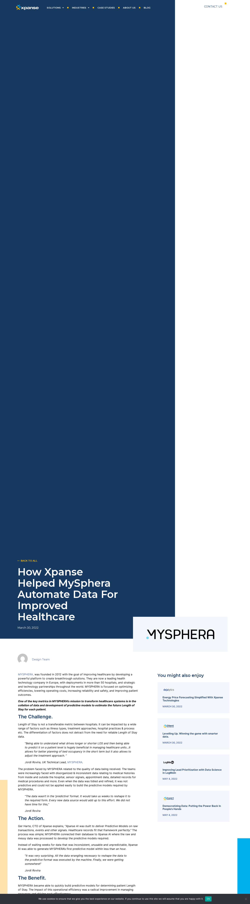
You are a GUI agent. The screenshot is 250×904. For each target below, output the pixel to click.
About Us (129, 7)
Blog (147, 7)
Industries (79, 7)
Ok (208, 898)
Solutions (54, 7)
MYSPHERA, (26, 674)
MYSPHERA (74, 762)
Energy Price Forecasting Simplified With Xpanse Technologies (193, 699)
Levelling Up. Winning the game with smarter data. (190, 735)
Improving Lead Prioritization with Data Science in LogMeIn (192, 771)
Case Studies (106, 7)
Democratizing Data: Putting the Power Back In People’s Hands (192, 807)
